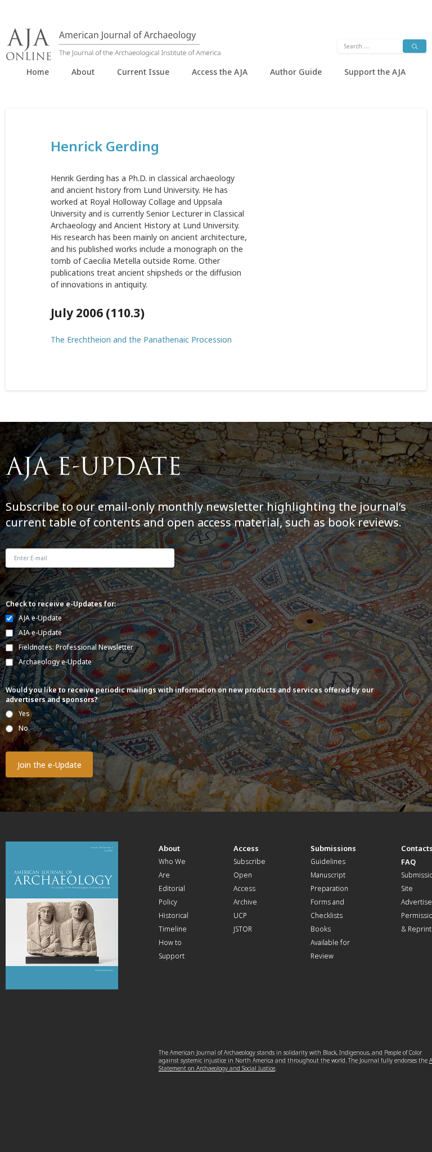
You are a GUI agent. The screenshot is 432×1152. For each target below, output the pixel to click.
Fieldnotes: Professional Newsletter (76, 647)
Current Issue (143, 71)
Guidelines (327, 861)
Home (37, 71)
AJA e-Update (40, 618)
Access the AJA (220, 71)
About (82, 71)
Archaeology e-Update (55, 662)
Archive (245, 902)
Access (246, 848)
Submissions (333, 848)
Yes (24, 713)
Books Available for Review (330, 942)
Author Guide (296, 71)
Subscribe (249, 861)
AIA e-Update (40, 632)
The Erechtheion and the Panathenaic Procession (141, 339)
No (23, 728)
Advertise (416, 902)
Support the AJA (375, 71)
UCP (240, 915)
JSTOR (242, 929)
